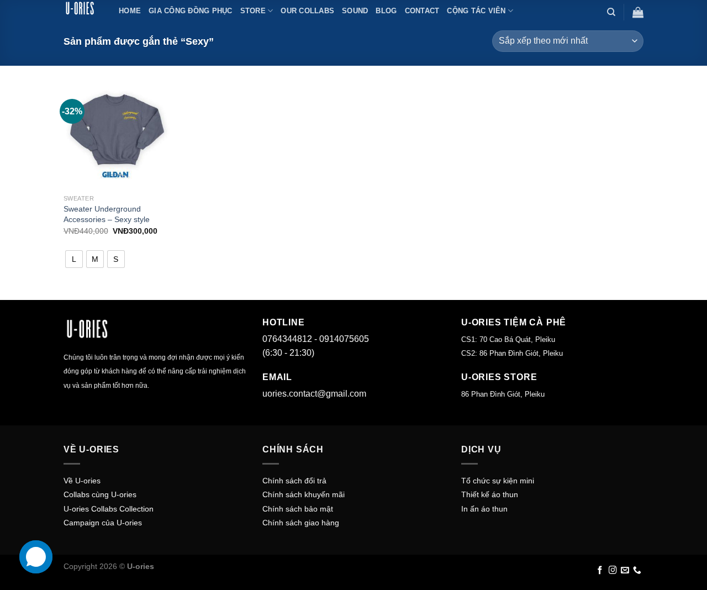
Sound (355, 11)
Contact (422, 11)
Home (130, 11)
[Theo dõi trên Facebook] (600, 570)
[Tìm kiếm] (611, 12)
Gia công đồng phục (191, 11)
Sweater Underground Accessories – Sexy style (107, 214)
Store (253, 11)
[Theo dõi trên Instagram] (613, 570)
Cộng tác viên (476, 11)
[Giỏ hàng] (637, 12)
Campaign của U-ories (103, 522)
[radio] (74, 259)
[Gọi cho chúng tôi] (637, 570)
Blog (386, 11)
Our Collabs (307, 11)
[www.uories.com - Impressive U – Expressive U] (83, 8)
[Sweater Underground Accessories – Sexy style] (117, 135)
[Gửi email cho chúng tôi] (625, 570)
